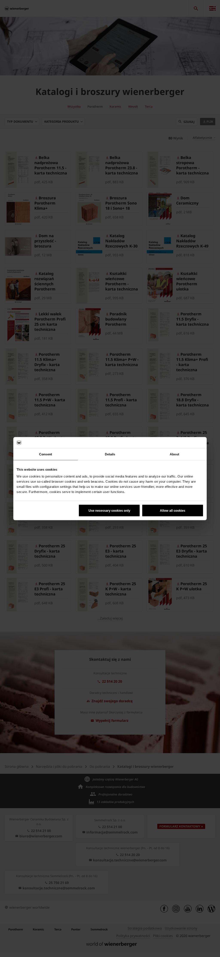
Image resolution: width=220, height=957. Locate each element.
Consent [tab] (45, 454)
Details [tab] (110, 454)
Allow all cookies (172, 510)
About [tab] (174, 454)
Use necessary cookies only (109, 510)
